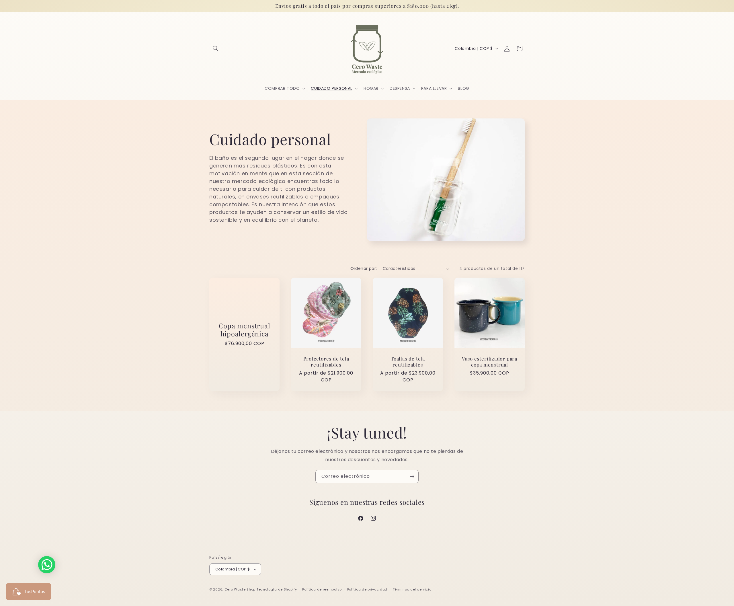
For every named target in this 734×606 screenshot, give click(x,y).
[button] (215, 48)
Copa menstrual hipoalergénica (244, 330)
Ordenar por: (363, 268)
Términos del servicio (412, 589)
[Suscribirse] (412, 476)
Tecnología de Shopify (277, 589)
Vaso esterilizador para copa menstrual (489, 362)
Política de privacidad (367, 589)
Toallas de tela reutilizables (408, 362)
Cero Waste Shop (240, 589)
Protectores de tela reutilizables (326, 362)
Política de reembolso (322, 589)
